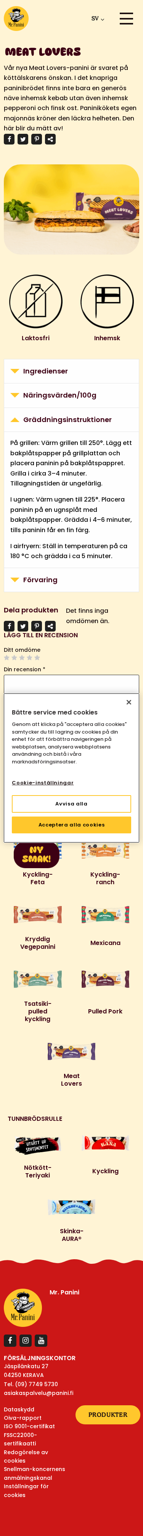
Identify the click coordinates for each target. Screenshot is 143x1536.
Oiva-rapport (23, 1418)
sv (95, 18)
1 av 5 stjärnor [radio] (7, 658)
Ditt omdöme (22, 650)
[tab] (71, 371)
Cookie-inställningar (43, 782)
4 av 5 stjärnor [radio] (30, 658)
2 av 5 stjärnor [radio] (14, 658)
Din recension (24, 669)
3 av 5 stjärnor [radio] (22, 658)
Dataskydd (19, 1409)
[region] (71, 768)
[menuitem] (96, 18)
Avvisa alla (71, 803)
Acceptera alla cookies (71, 824)
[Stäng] (129, 702)
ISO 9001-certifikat (29, 1426)
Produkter (108, 1414)
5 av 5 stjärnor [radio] (37, 658)
